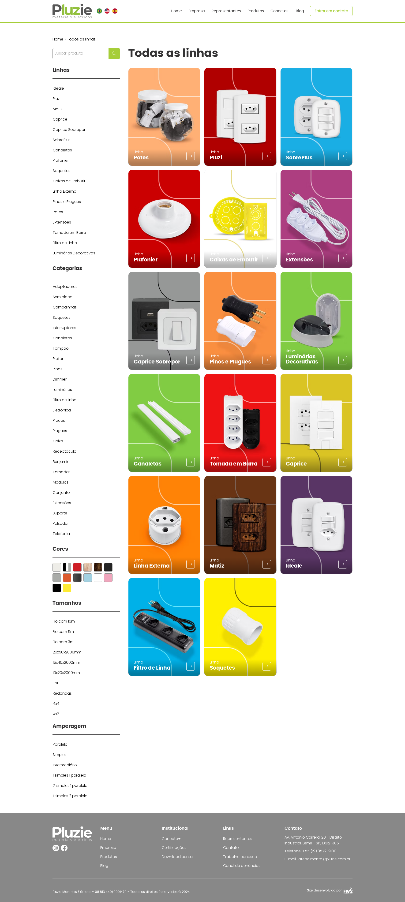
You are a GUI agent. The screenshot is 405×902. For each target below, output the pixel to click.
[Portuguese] (99, 11)
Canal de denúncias (241, 865)
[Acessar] (190, 156)
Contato (231, 847)
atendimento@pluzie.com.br (324, 859)
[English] (107, 11)
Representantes (237, 838)
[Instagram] (55, 848)
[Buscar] (56, 567)
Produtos (108, 856)
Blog (104, 865)
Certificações (174, 847)
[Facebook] (64, 848)
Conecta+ (171, 838)
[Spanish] (115, 11)
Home (105, 838)
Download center (178, 856)
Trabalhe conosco (240, 856)
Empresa (108, 847)
